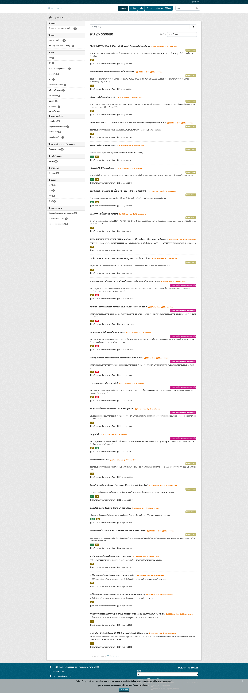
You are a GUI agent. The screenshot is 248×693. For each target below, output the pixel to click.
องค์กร (133, 8)
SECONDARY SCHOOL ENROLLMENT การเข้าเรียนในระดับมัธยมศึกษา (120, 46)
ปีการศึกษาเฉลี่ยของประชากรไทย (104, 214)
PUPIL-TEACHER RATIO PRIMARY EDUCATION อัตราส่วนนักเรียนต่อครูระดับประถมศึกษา (128, 122)
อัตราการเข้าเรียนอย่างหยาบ (102, 97)
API (108, 656)
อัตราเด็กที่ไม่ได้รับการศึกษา (102, 168)
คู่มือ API (115, 656)
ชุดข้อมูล (123, 8)
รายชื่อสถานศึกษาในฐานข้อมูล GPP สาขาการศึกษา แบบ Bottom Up (119, 633)
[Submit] (197, 8)
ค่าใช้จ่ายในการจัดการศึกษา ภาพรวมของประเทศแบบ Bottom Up (118, 594)
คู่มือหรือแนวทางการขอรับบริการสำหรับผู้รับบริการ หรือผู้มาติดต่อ (118, 306)
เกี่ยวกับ (149, 8)
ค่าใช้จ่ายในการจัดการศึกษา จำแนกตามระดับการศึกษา (113, 575)
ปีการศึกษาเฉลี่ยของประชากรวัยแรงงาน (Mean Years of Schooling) (119, 485)
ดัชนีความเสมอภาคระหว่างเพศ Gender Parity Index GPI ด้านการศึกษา (120, 258)
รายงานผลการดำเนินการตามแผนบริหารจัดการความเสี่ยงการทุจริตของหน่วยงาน (125, 281)
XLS (92, 157)
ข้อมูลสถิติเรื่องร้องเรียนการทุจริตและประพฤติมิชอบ (112, 408)
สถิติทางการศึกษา (191, 50)
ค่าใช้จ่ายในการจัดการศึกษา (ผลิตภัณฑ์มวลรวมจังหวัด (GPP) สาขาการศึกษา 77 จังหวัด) (128, 614)
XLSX (92, 519)
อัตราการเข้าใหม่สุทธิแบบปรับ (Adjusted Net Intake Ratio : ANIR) (118, 530)
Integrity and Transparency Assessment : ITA (183, 285)
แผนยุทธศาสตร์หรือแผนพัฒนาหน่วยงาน (108, 332)
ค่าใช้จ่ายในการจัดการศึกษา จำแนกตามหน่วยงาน (111, 556)
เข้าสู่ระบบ (195, 2)
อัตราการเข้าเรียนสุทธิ (99, 459)
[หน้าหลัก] (50, 17)
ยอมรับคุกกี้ (124, 690)
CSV (92, 60)
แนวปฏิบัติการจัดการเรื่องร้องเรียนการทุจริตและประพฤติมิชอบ (117, 357)
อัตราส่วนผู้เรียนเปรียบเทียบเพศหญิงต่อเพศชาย (111, 508)
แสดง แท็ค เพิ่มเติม (55, 111)
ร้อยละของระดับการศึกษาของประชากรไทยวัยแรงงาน (113, 71)
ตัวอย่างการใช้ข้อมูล (163, 8)
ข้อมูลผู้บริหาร (96, 434)
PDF (97, 295)
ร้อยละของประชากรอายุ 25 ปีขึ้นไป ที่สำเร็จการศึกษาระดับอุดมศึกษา (119, 191)
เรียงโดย (163, 34)
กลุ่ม (141, 8)
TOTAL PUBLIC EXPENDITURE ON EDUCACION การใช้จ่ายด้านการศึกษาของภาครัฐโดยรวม (129, 239)
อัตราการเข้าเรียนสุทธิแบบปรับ (103, 145)
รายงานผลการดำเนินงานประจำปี (104, 383)
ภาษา (139, 671)
